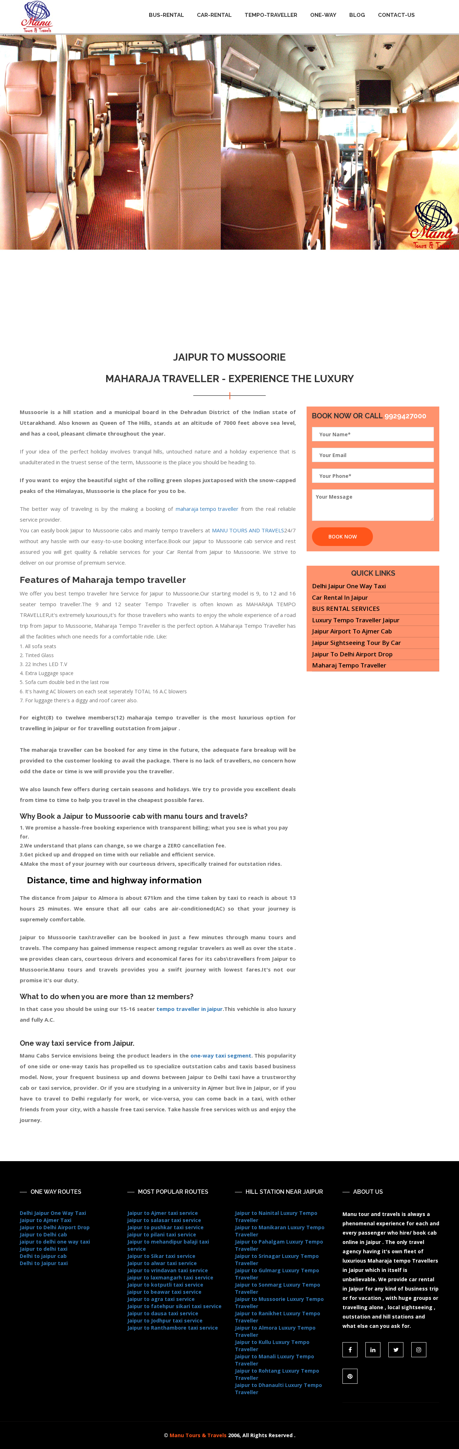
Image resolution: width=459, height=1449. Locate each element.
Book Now (342, 536)
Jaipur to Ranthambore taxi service (172, 1327)
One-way (323, 15)
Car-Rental (214, 15)
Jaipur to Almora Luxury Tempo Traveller (275, 1331)
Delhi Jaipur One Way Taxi (349, 586)
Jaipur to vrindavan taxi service (167, 1270)
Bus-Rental (166, 15)
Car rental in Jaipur (340, 597)
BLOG (357, 15)
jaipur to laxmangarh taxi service (170, 1277)
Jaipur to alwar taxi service (162, 1263)
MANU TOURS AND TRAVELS (248, 530)
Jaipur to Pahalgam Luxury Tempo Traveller (279, 1245)
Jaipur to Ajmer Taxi (45, 1220)
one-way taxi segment (220, 1055)
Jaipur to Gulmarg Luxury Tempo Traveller (277, 1274)
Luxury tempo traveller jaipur (355, 620)
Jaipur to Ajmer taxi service (162, 1213)
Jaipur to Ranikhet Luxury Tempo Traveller (277, 1317)
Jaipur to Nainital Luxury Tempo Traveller (276, 1217)
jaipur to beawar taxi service (164, 1291)
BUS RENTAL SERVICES (346, 608)
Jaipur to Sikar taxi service (161, 1256)
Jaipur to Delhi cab (43, 1234)
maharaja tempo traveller (207, 508)
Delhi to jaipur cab (43, 1256)
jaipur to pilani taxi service (161, 1234)
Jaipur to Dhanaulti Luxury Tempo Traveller (278, 1389)
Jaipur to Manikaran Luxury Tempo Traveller (280, 1231)
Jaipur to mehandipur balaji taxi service (168, 1245)
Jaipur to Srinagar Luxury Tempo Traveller (277, 1260)
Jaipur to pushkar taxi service (165, 1227)
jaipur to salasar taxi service (164, 1220)
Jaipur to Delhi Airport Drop (352, 654)
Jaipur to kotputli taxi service (165, 1284)
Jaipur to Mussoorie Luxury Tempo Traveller (279, 1303)
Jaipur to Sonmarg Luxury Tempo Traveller (277, 1288)
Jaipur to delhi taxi (43, 1248)
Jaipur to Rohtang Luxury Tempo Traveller (277, 1374)
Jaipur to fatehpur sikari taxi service (174, 1306)
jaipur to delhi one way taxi (55, 1241)
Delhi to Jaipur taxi (44, 1263)
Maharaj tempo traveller (349, 665)
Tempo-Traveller (271, 15)
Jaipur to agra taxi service (161, 1299)
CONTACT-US (396, 15)
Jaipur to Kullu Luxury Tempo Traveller (272, 1346)
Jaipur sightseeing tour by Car (356, 642)
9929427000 (405, 416)
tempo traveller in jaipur (189, 1008)
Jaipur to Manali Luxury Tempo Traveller (274, 1360)
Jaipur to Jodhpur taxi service (165, 1320)
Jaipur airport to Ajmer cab (352, 631)
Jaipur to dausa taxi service (162, 1313)
